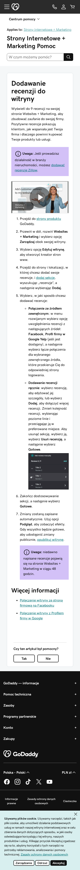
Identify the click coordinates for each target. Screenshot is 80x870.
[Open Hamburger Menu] (5, 7)
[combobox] (35, 57)
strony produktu (48, 218)
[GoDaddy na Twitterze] (38, 784)
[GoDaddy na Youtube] (49, 784)
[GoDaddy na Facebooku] (6, 784)
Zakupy (9, 738)
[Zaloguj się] (64, 7)
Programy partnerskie (19, 716)
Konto (8, 727)
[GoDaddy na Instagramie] (17, 784)
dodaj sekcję (45, 277)
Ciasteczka (70, 801)
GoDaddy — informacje (21, 683)
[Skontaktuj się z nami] (55, 7)
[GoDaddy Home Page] (21, 754)
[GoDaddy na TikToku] (28, 784)
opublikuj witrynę (50, 539)
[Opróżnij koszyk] (73, 7)
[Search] (68, 57)
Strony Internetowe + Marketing (47, 29)
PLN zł (66, 772)
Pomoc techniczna (17, 694)
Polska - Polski (14, 772)
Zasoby (8, 705)
